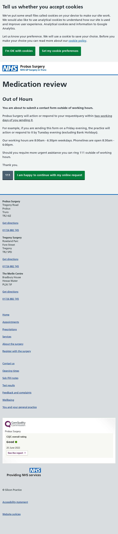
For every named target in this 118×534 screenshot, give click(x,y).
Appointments (10, 322)
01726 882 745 (10, 230)
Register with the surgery (16, 351)
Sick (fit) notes (10, 378)
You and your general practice (19, 407)
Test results (8, 385)
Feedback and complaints (16, 392)
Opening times (10, 370)
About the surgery (12, 344)
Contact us (8, 363)
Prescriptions (9, 329)
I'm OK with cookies (19, 51)
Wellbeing (8, 399)
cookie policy (77, 40)
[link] (7, 175)
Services (6, 336)
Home (5, 314)
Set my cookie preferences (60, 51)
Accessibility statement (15, 502)
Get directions (10, 223)
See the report (15, 453)
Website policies (11, 514)
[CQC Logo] (15, 426)
